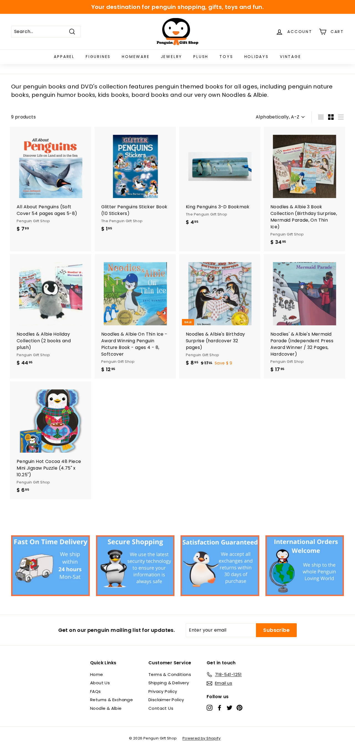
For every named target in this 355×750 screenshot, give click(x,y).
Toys (226, 56)
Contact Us (160, 708)
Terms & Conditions (169, 674)
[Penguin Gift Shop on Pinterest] (239, 707)
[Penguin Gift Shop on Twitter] (229, 707)
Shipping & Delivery (168, 683)
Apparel (64, 56)
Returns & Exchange (111, 700)
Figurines (98, 56)
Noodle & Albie (106, 708)
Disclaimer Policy (166, 700)
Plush (200, 56)
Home (96, 674)
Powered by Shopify (201, 738)
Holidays (256, 56)
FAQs (95, 691)
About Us (100, 683)
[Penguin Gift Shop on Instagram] (209, 707)
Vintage (290, 56)
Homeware (135, 56)
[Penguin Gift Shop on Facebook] (219, 707)
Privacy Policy (162, 691)
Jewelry (171, 56)
